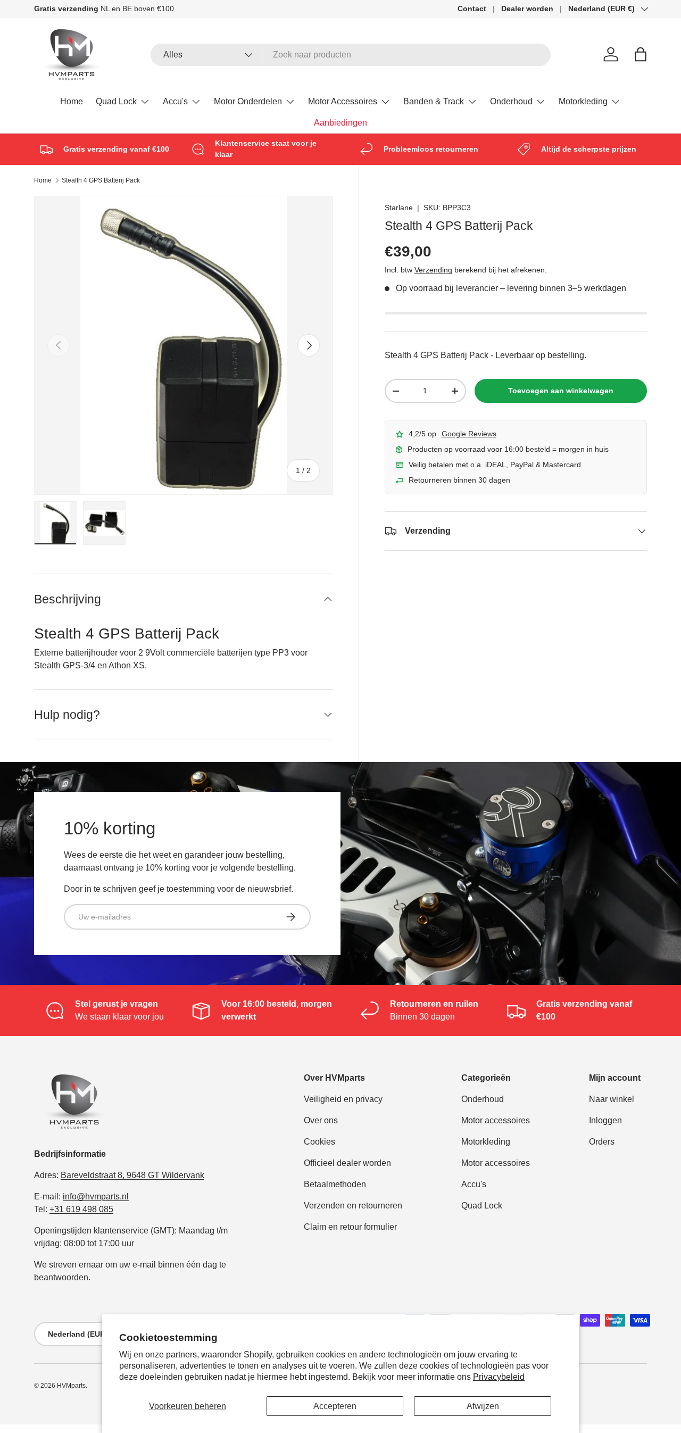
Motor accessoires (495, 1120)
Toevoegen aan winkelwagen (560, 390)
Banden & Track (433, 101)
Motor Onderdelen (248, 101)
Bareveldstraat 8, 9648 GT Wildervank (132, 1175)
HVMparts (71, 1385)
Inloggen (605, 1120)
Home (71, 101)
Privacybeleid (499, 1376)
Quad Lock (116, 101)
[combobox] (351, 55)
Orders (601, 1141)
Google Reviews (469, 433)
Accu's (175, 101)
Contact (472, 8)
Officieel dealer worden (347, 1162)
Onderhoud (511, 101)
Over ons (321, 1120)
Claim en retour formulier (350, 1226)
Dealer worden (527, 8)
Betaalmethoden (335, 1184)
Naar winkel (611, 1099)
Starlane (399, 207)
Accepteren (334, 1406)
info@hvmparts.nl (96, 1196)
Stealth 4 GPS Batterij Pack (101, 180)
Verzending (433, 270)
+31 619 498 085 (81, 1209)
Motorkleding (583, 101)
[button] (640, 54)
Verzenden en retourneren (353, 1205)
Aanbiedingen (340, 122)
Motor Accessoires (342, 101)
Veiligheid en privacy (343, 1099)
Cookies (319, 1141)
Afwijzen (483, 1406)
